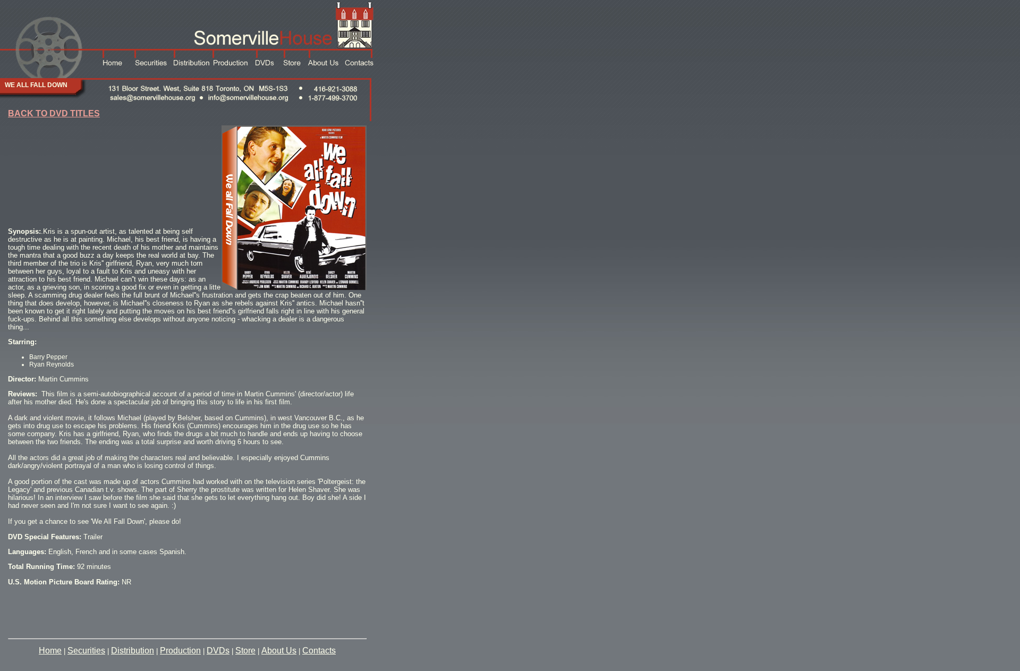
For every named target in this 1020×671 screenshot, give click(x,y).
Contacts (319, 650)
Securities (86, 650)
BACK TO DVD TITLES (54, 113)
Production (180, 650)
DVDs (218, 650)
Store (245, 650)
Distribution (132, 650)
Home (50, 650)
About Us (278, 650)
